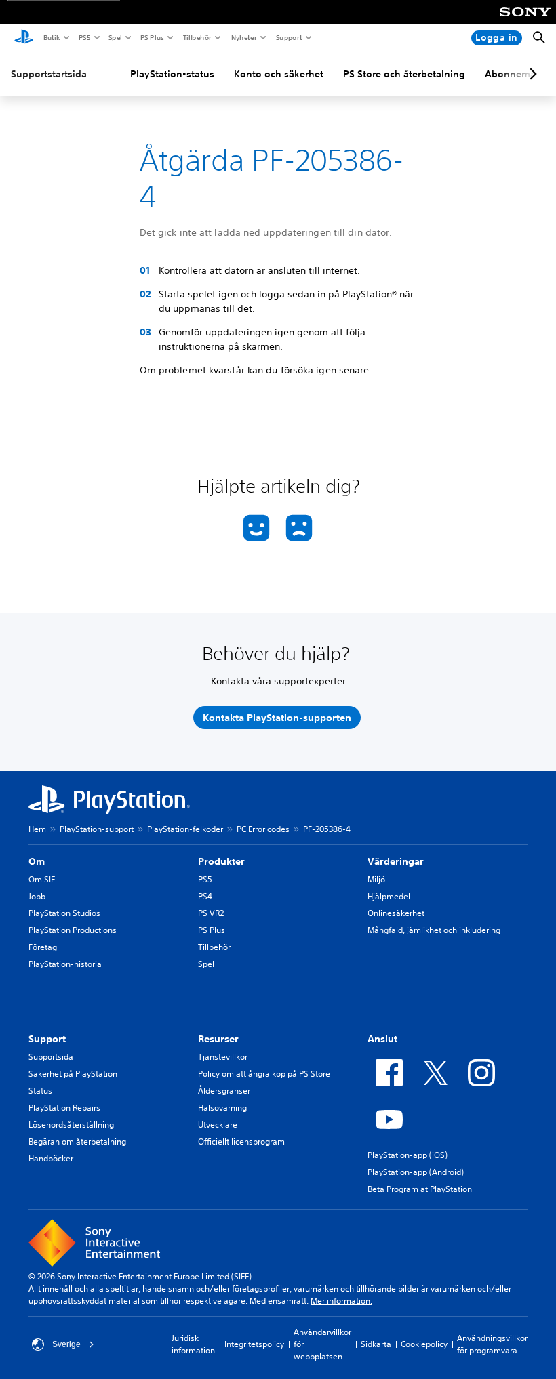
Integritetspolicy (254, 1344)
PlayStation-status (172, 74)
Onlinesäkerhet (396, 913)
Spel (114, 37)
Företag (42, 947)
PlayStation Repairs (64, 1107)
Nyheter (243, 37)
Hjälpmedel (389, 896)
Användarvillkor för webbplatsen (322, 1344)
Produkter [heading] (221, 861)
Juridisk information (193, 1344)
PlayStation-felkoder (185, 829)
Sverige (66, 1344)
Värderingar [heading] (396, 861)
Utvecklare (217, 1124)
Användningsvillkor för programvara (492, 1344)
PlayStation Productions (72, 930)
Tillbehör (196, 37)
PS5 (84, 37)
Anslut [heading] (382, 1039)
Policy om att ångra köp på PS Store (264, 1073)
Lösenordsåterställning (71, 1124)
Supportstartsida (49, 74)
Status (40, 1090)
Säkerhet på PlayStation (72, 1073)
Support (288, 37)
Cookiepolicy (424, 1344)
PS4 (205, 896)
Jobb (36, 896)
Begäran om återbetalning (77, 1141)
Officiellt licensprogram (241, 1141)
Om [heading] (36, 861)
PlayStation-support (97, 829)
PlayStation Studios (64, 913)
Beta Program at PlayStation (420, 1189)
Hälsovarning (222, 1107)
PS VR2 (211, 913)
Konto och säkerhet (278, 74)
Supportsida (50, 1057)
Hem (37, 829)
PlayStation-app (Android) (416, 1172)
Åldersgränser (224, 1090)
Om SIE (41, 879)
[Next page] (531, 74)
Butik (51, 37)
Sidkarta (376, 1344)
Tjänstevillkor (222, 1057)
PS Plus (151, 37)
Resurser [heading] (218, 1039)
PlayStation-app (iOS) (408, 1155)
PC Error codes (263, 829)
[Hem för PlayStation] (23, 38)
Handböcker (50, 1158)
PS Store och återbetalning (404, 74)
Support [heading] (47, 1039)
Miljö (376, 879)
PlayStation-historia (65, 964)
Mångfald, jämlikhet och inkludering (434, 930)
